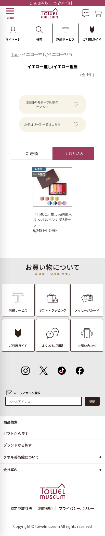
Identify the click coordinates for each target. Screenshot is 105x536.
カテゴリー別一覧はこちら (42, 124)
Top (15, 54)
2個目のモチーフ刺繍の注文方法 (42, 104)
